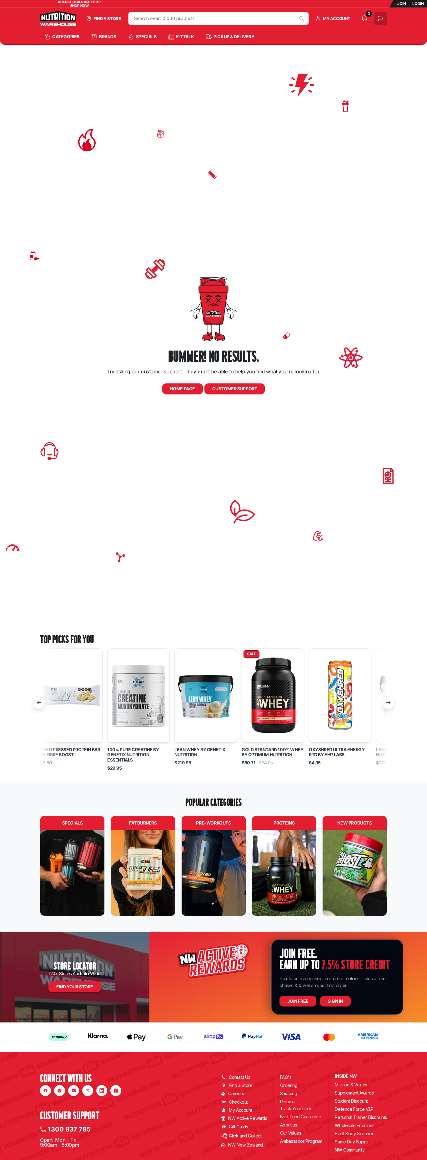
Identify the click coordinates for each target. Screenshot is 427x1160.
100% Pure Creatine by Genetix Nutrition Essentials (133, 755)
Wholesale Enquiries (354, 1125)
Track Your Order (297, 1108)
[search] (302, 18)
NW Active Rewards (247, 1118)
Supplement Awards (354, 1092)
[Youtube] (73, 1090)
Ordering (289, 1085)
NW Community (349, 1149)
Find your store (74, 986)
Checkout (238, 1102)
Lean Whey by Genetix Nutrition (199, 752)
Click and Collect (245, 1135)
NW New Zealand (245, 1144)
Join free (297, 1001)
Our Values (290, 1133)
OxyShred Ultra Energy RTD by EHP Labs (337, 752)
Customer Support (234, 388)
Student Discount (351, 1101)
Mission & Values (351, 1084)
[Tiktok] (115, 1090)
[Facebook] (45, 1090)
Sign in (335, 1001)
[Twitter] (87, 1090)
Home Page (182, 388)
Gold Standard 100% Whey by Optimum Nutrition (273, 752)
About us (288, 1124)
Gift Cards (238, 1126)
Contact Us (239, 1077)
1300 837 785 (69, 1129)
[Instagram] (59, 1090)
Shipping (288, 1093)
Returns (287, 1101)
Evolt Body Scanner (354, 1133)
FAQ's (286, 1077)
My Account (240, 1110)
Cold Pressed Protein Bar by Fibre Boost (70, 752)
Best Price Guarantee (300, 1116)
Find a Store (240, 1085)
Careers (236, 1093)
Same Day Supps (351, 1141)
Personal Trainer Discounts (361, 1117)
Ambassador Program (301, 1141)
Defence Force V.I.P (354, 1109)
